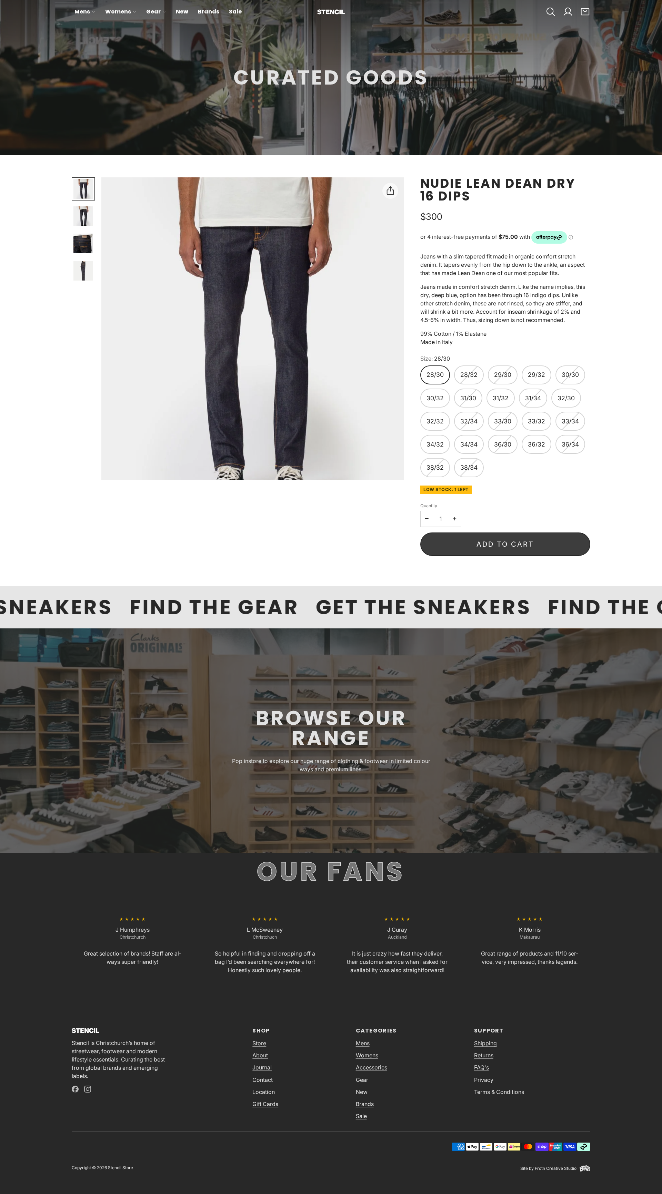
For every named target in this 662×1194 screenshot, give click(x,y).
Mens (82, 12)
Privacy (483, 1079)
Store (259, 1043)
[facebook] (75, 1089)
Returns (483, 1055)
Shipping (485, 1043)
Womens (118, 12)
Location (263, 1091)
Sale (235, 12)
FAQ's (481, 1067)
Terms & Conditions (499, 1091)
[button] (550, 12)
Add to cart (505, 544)
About (260, 1055)
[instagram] (87, 1089)
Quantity (428, 505)
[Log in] (568, 12)
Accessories (371, 1067)
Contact (262, 1079)
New (182, 12)
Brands (208, 12)
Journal (262, 1067)
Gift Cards (265, 1103)
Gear (153, 12)
